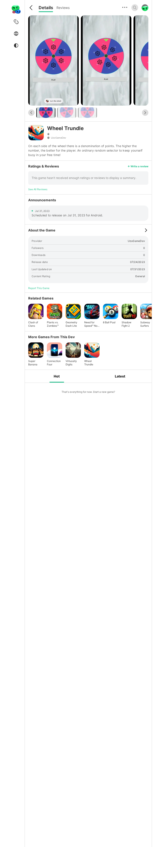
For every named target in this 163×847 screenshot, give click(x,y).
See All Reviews (37, 189)
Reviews (63, 8)
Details (46, 7)
